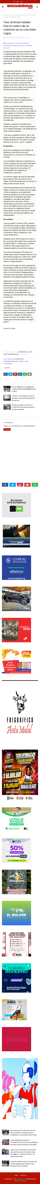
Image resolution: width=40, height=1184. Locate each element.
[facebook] (14, 1)
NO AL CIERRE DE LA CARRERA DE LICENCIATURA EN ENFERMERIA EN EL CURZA (24, 389)
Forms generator (9, 359)
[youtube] (27, 485)
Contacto (23, 1175)
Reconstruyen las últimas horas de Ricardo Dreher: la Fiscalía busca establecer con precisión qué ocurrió (23, 1132)
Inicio (4, 15)
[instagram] (21, 1)
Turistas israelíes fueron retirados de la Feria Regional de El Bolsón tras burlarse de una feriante (23, 1164)
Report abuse (24, 361)
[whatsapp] (35, 485)
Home (16, 1175)
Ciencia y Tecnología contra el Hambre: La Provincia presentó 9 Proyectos (23, 398)
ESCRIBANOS (7, 364)
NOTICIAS (10, 15)
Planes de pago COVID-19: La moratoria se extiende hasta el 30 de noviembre (23, 407)
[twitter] (18, 1)
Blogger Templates (20, 1181)
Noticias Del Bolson (10, 37)
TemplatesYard (21, 1179)
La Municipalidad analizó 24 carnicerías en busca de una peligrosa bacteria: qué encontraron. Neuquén (24, 1142)
